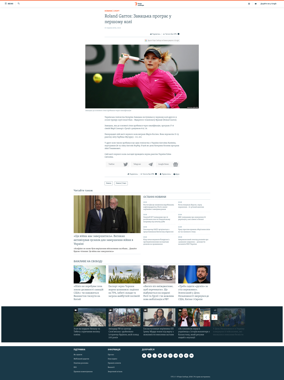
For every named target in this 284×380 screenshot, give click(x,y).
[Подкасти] (249, 3)
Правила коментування (83, 372)
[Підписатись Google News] (149, 355)
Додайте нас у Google (268, 4)
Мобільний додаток (81, 359)
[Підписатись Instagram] (165, 355)
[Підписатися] (191, 355)
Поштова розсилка (81, 363)
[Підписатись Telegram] (176, 355)
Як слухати (78, 355)
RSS (75, 367)
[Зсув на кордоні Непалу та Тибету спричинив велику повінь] (90, 317)
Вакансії (111, 367)
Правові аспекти (114, 363)
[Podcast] (186, 355)
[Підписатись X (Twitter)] (155, 355)
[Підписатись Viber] (170, 355)
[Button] (155, 34)
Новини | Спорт (112, 11)
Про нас (111, 355)
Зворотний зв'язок (115, 372)
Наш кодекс (112, 359)
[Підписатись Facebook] (144, 355)
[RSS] (181, 355)
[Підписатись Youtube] (160, 355)
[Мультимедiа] (255, 3)
